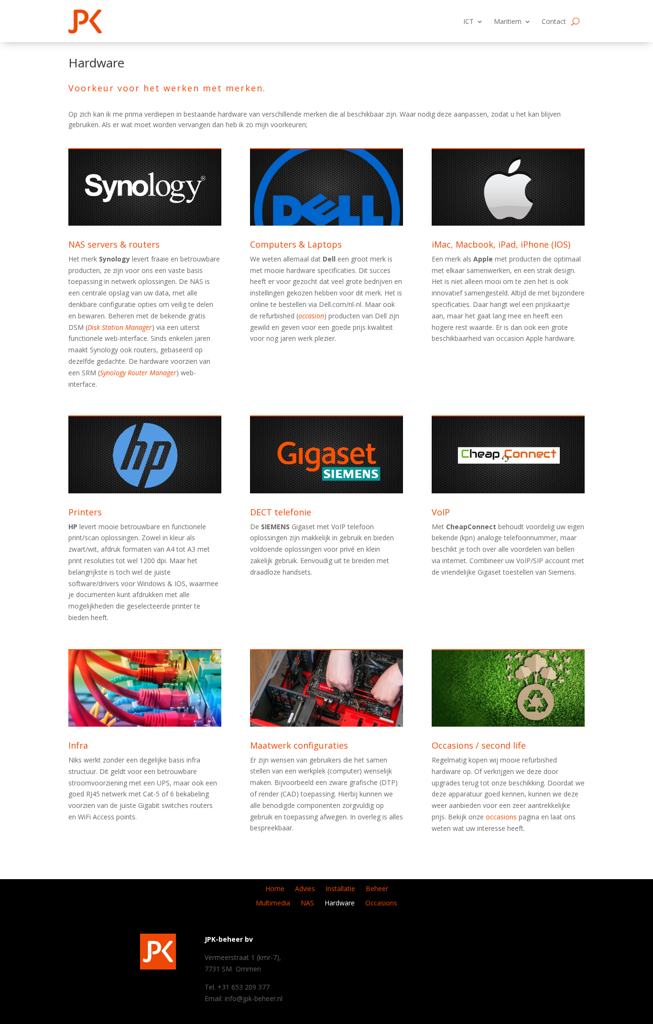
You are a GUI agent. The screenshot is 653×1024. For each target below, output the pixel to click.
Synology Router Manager (138, 372)
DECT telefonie (280, 512)
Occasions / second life (479, 745)
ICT (468, 21)
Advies (305, 889)
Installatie (340, 889)
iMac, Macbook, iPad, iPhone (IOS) (501, 244)
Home (274, 889)
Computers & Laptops (296, 244)
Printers (85, 512)
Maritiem (508, 21)
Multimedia (273, 903)
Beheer (377, 889)
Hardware (340, 903)
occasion (311, 315)
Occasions (381, 903)
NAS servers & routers (114, 244)
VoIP (441, 512)
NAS (307, 903)
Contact (554, 21)
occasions (501, 816)
